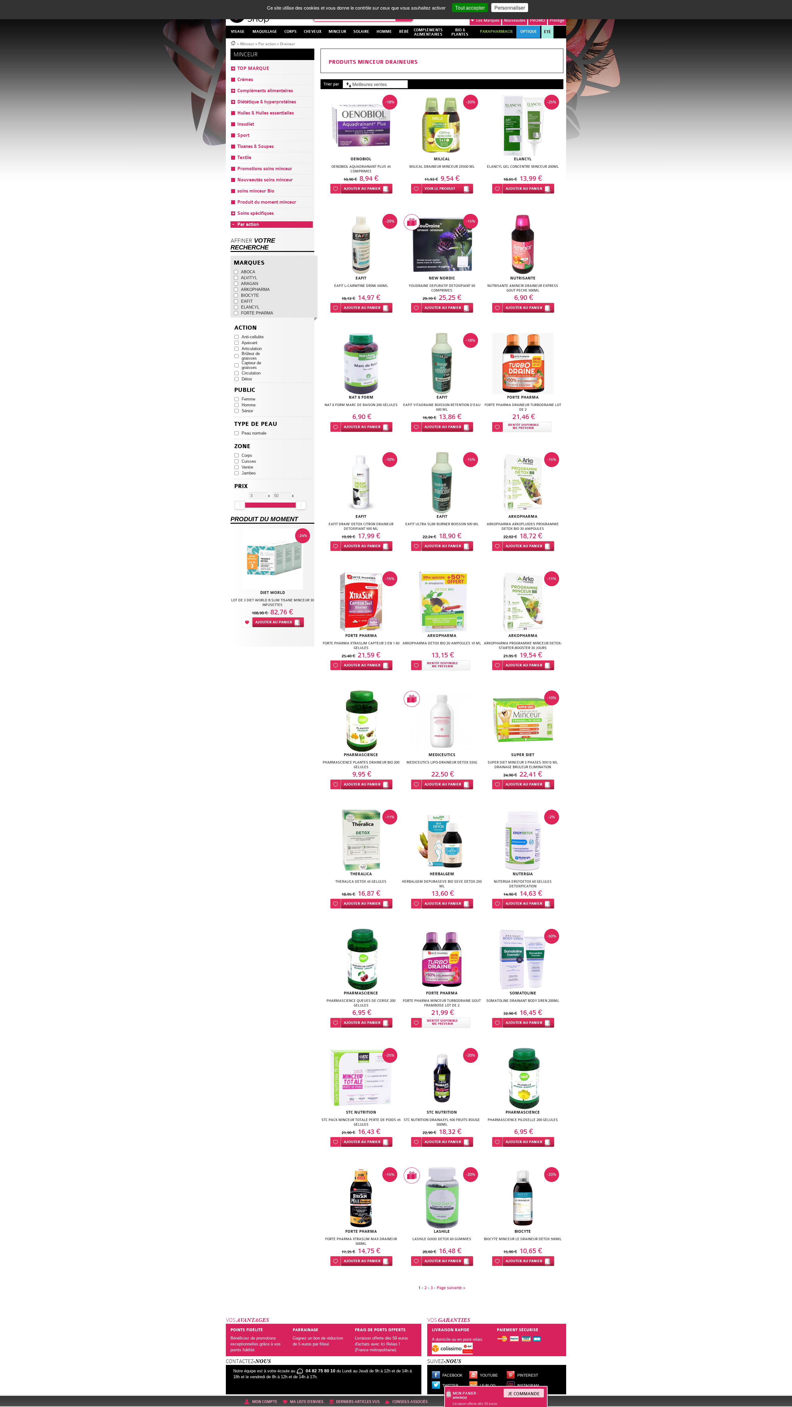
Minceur (247, 44)
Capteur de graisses (251, 365)
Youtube (489, 1375)
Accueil (233, 42)
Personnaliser (509, 7)
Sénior (247, 411)
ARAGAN (249, 283)
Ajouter (362, 189)
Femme (248, 399)
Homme (249, 405)
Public (244, 390)
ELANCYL (250, 307)
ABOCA (248, 272)
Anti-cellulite (253, 337)
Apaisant (249, 342)
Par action (267, 44)
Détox (247, 379)
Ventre (247, 467)
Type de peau (255, 424)
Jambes (249, 473)
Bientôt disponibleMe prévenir (523, 426)
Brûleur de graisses (251, 356)
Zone (242, 446)
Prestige (557, 20)
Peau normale (254, 433)
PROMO (537, 20)
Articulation (252, 348)
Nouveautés (514, 20)
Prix (241, 486)
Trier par (331, 84)
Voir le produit (439, 189)
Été (547, 31)
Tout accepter (470, 7)
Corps (247, 455)
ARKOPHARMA (255, 289)
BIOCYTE (250, 295)
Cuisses (249, 461)
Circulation (251, 373)
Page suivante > (451, 1287)
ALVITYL (249, 277)
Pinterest (527, 1375)
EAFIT (247, 301)
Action (245, 327)
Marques (487, 20)
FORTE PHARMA (257, 313)
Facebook (452, 1375)
